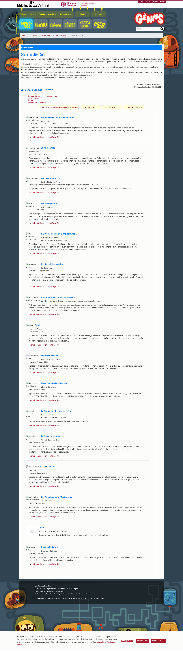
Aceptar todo (142, 641)
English (155, 1)
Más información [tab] (134, 107)
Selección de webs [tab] (70, 107)
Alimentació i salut (34, 94)
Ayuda (162, 1)
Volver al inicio (51, 96)
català (142, 1)
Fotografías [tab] (90, 107)
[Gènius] (149, 17)
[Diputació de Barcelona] (78, 4)
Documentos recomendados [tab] (49, 107)
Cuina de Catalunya (34, 96)
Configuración (127, 641)
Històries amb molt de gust (37, 102)
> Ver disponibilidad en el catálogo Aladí (45, 137)
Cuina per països (33, 98)
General (30, 100)
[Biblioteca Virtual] (32, 4)
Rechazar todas (158, 641)
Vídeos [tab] (112, 107)
